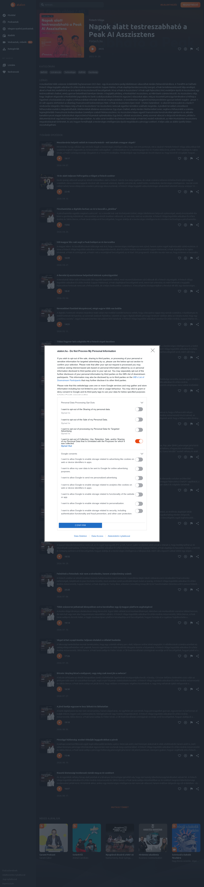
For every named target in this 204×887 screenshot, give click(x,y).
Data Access (97, 536)
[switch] (139, 409)
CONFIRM (80, 525)
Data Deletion (80, 536)
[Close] (154, 351)
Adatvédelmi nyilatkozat (119, 536)
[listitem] (102, 402)
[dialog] (102, 444)
